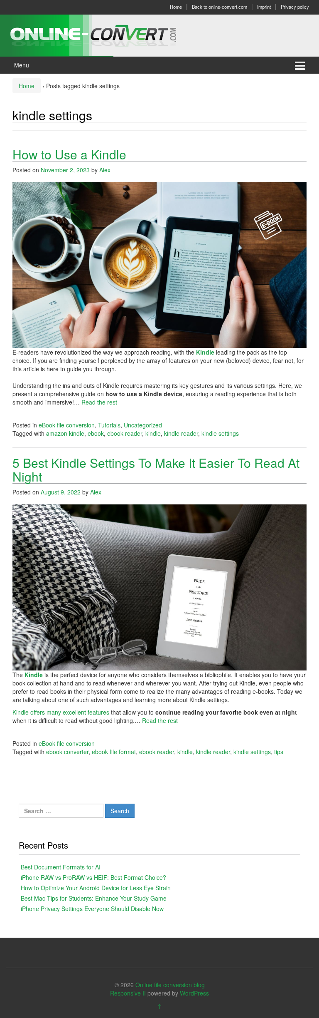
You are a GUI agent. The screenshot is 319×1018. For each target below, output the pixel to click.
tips (278, 751)
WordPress (194, 993)
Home (176, 6)
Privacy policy (295, 6)
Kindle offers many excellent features (60, 712)
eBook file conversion (67, 425)
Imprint (264, 6)
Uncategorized (143, 425)
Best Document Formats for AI (61, 867)
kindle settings (220, 433)
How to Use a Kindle (69, 154)
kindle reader (181, 433)
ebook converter (67, 751)
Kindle (205, 352)
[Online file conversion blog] (105, 34)
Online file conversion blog (170, 985)
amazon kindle (65, 433)
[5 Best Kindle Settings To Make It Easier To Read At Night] (159, 586)
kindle (153, 433)
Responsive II (128, 993)
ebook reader (124, 433)
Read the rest (99, 402)
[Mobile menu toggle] (300, 65)
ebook (96, 433)
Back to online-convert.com (219, 6)
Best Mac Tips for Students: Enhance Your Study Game (94, 898)
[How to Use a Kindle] (159, 264)
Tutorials (109, 425)
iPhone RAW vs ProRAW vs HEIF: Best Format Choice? (93, 877)
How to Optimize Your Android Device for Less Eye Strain (96, 888)
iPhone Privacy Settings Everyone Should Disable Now (92, 908)
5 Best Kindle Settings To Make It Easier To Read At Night (155, 469)
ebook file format (114, 751)
